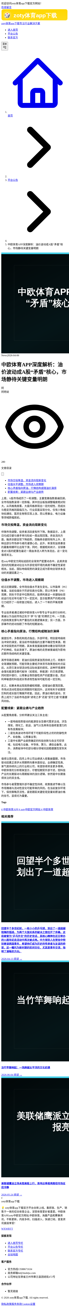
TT (11, 1228)
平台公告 (13, 33)
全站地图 (13, 1254)
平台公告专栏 (15, 1247)
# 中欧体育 (46, 809)
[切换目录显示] (2, 474)
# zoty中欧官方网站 (29, 809)
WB (8, 1228)
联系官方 (13, 37)
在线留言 (6, 7)
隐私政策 (6, 1304)
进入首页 (13, 30)
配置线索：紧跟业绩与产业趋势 (26, 492)
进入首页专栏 (15, 1243)
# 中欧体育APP (9, 809)
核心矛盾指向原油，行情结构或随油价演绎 (32, 488)
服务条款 (17, 1304)
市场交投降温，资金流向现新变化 (27, 480)
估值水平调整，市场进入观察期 (26, 484)
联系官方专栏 (15, 1250)
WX (3, 1228)
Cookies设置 (28, 1304)
